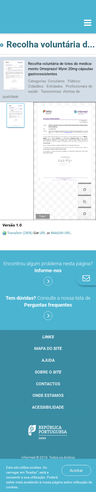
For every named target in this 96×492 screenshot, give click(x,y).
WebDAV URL (61, 233)
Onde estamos (48, 395)
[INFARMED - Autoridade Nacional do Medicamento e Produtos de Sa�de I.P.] (29, 22)
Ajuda (48, 360)
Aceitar (76, 470)
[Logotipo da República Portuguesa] (48, 432)
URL (43, 233)
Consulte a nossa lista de (48, 301)
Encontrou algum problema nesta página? (48, 267)
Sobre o (48, 372)
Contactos (48, 383)
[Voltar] (2, 43)
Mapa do (48, 348)
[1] (15, 115)
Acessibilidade (48, 407)
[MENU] (88, 23)
